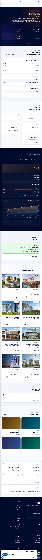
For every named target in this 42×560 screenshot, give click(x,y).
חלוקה (29, 41)
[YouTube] (34, 518)
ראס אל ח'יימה (38, 530)
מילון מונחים (18, 511)
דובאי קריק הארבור (17, 528)
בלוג (19, 513)
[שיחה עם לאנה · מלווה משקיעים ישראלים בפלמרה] (39, 553)
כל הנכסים (18, 503)
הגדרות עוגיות (17, 548)
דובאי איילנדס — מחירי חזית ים (15, 526)
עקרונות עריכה (17, 546)
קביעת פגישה (38, 515)
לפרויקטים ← (18, 38)
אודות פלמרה (38, 540)
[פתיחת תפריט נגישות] (2, 557)
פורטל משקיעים (37, 542)
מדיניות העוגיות (33, 557)
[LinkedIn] (30, 518)
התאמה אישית (11, 554)
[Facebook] (37, 518)
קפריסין (30, 510)
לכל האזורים (6, 414)
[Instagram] (39, 518)
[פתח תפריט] (41, 2)
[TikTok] (32, 518)
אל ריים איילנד (17, 533)
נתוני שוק (18, 518)
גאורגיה (25, 510)
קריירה (39, 549)
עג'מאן (39, 533)
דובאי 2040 (18, 520)
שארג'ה (39, 532)
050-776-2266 (37, 512)
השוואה (18, 516)
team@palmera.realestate (36, 513)
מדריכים (18, 514)
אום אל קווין (38, 535)
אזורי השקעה (36, 5)
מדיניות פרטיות (17, 540)
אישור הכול (5, 554)
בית (39, 5)
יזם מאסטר (38, 41)
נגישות (19, 544)
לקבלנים (39, 547)
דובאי (32, 5)
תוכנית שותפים (37, 544)
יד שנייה (18, 509)
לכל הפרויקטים (6, 269)
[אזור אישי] (1, 2)
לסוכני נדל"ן (38, 546)
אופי (39, 43)
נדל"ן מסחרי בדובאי (17, 532)
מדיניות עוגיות (17, 542)
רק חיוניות (18, 554)
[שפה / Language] (38, 2)
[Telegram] (27, 518)
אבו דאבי (39, 528)
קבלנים (18, 505)
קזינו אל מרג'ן (18, 530)
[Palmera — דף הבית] (21, 2)
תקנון (19, 538)
